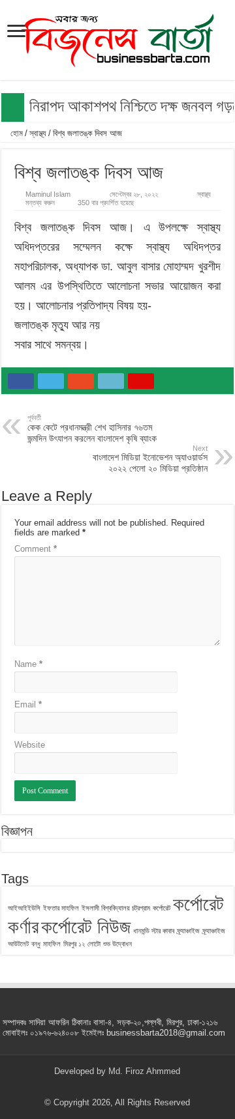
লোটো (94, 944)
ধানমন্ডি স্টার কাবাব (153, 931)
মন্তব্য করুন (40, 202)
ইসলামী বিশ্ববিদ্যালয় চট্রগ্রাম (116, 908)
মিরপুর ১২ (74, 944)
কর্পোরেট (161, 908)
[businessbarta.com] (117, 37)
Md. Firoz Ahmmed (144, 1071)
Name (28, 664)
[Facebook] (92, 1087)
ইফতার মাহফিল (61, 908)
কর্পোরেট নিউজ (86, 926)
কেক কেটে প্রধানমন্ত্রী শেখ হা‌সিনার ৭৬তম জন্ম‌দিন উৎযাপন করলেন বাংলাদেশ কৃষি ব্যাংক (92, 429)
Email (28, 704)
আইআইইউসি (24, 908)
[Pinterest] (117, 1087)
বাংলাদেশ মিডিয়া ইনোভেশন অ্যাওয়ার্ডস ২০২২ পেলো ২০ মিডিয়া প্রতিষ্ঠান (150, 459)
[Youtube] (129, 1087)
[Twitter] (105, 1087)
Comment (35, 549)
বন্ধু (35, 944)
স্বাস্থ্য (37, 133)
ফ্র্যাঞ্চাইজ (188, 931)
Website (29, 745)
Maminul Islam (47, 194)
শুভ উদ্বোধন (117, 944)
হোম (15, 133)
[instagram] (142, 1087)
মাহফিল (52, 944)
